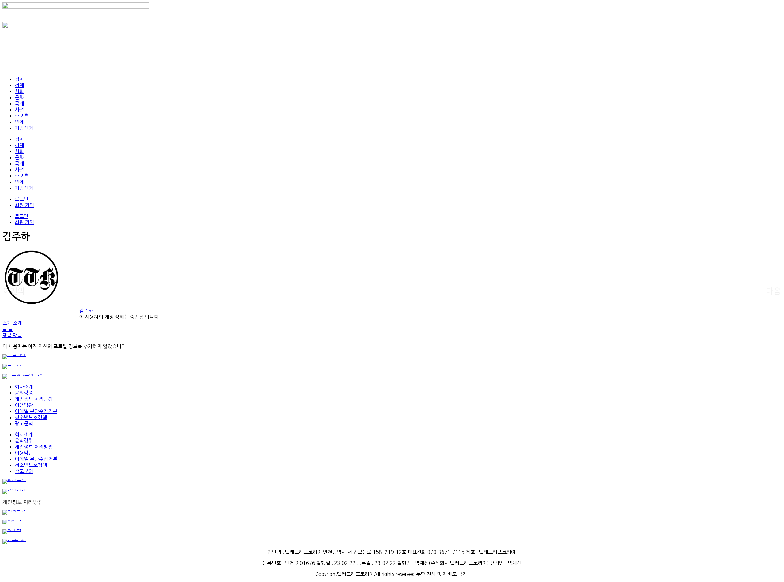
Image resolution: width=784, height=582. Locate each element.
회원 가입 (24, 205)
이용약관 (24, 405)
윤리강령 (24, 392)
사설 (19, 109)
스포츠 (21, 115)
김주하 (86, 310)
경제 (19, 85)
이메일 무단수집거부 (36, 411)
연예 (19, 121)
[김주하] (31, 304)
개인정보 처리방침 (34, 398)
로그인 (21, 199)
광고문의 (24, 423)
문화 (19, 97)
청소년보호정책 (31, 417)
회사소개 (24, 386)
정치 (19, 79)
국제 (19, 103)
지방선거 (24, 128)
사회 (19, 91)
